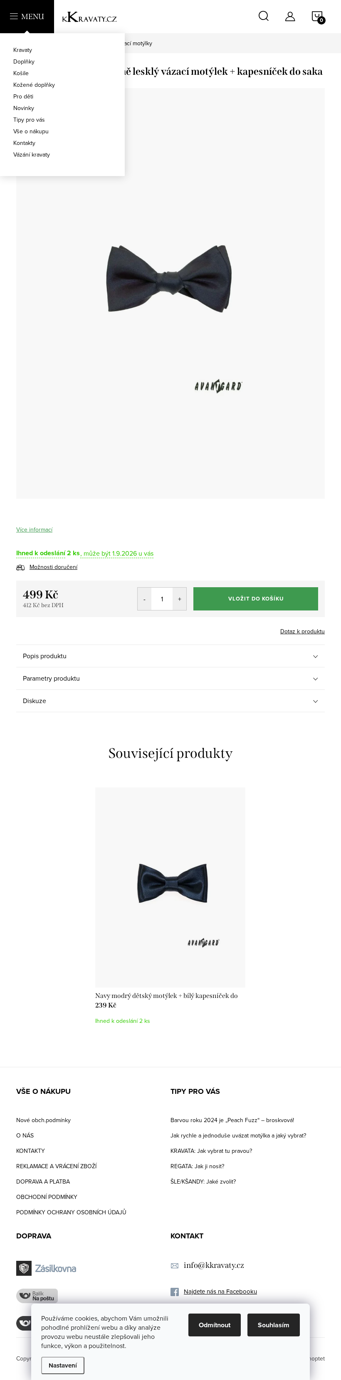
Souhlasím (273, 1325)
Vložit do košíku (256, 599)
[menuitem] (62, 50)
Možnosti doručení (53, 567)
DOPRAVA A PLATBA (43, 1181)
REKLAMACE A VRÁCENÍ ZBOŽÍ (56, 1166)
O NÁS (25, 1135)
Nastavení (63, 1365)
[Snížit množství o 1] (144, 599)
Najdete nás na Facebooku (220, 1291)
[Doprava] (47, 1268)
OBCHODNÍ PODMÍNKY (46, 1197)
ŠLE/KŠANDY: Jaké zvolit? (203, 1181)
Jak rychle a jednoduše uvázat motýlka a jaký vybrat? (238, 1135)
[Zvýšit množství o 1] (179, 599)
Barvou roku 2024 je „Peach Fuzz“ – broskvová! (232, 1120)
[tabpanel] (170, 910)
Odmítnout (214, 1325)
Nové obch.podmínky (43, 1120)
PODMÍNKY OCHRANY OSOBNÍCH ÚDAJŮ (71, 1212)
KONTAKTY (30, 1151)
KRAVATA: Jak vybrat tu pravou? (211, 1151)
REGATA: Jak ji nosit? (197, 1166)
